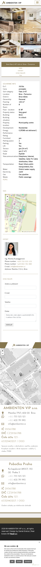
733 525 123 (16, 417)
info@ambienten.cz (17, 266)
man (13, 534)
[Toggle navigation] (37, 2)
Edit (12, 561)
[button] (20, 211)
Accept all (28, 561)
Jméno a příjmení (11, 284)
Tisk (20, 75)
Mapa (20, 68)
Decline (19, 561)
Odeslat (9, 325)
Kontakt (20, 71)
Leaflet (25, 231)
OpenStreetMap (32, 231)
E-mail (7, 293)
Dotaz (7, 311)
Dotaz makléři (20, 73)
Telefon (7, 302)
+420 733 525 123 (24, 261)
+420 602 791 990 (24, 264)
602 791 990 (17, 420)
